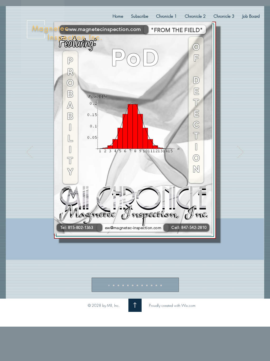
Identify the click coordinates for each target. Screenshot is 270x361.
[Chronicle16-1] (109, 285)
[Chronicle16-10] (151, 285)
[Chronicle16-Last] (161, 285)
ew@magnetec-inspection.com (133, 227)
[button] (166, 16)
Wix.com (188, 305)
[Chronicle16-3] (118, 285)
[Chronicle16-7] (137, 285)
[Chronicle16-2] (113, 285)
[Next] (240, 152)
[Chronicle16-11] (156, 285)
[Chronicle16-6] (132, 285)
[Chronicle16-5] (128, 285)
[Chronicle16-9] (147, 285)
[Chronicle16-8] (142, 285)
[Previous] (29, 152)
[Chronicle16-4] (123, 285)
